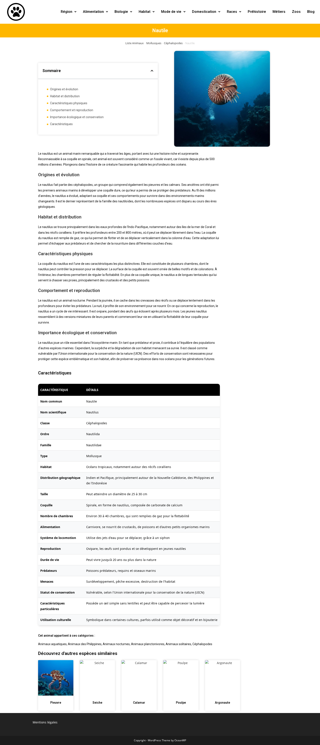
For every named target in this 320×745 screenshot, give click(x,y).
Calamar (139, 702)
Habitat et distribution (65, 96)
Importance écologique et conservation (77, 117)
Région (66, 12)
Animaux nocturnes (116, 644)
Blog (311, 12)
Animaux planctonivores (147, 644)
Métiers (279, 12)
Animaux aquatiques (52, 644)
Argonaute (222, 702)
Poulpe (181, 702)
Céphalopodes (173, 43)
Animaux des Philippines (84, 644)
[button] (68, 12)
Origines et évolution (64, 89)
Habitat (144, 12)
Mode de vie (171, 12)
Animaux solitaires (178, 644)
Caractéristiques (61, 124)
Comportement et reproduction (71, 110)
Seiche (97, 702)
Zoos (296, 12)
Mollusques (153, 43)
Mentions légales (45, 722)
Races (232, 12)
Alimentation (93, 12)
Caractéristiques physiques (68, 103)
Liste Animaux (134, 43)
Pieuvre (55, 702)
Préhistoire (257, 12)
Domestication (204, 12)
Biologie (121, 12)
